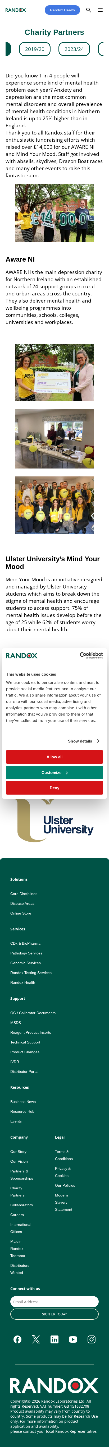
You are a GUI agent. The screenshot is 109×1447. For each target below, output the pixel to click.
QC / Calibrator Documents (33, 1013)
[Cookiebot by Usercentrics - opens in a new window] (80, 655)
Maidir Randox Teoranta (17, 1248)
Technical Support (25, 1042)
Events (16, 1121)
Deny (54, 788)
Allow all (54, 757)
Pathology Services (26, 953)
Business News (23, 1102)
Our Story (18, 1151)
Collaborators (21, 1205)
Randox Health (62, 10)
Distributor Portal (24, 1071)
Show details (80, 741)
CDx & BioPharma (25, 943)
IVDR (14, 1062)
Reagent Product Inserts (30, 1032)
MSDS (15, 1023)
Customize (51, 772)
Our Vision (19, 1161)
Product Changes (24, 1052)
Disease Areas (22, 903)
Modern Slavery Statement (63, 1202)
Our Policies (65, 1185)
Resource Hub (22, 1111)
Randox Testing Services (31, 973)
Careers (17, 1215)
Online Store (20, 913)
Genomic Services (25, 963)
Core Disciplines (23, 894)
